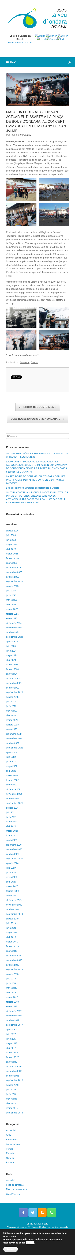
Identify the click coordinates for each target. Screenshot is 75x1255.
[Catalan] (40, 35)
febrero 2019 (12, 946)
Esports (10, 1153)
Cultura (34, 362)
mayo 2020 (11, 876)
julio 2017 (11, 1034)
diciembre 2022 (13, 733)
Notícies (10, 1157)
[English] (63, 35)
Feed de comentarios (16, 1189)
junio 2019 (11, 927)
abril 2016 (11, 1103)
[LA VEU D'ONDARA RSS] (42, 1212)
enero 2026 (11, 562)
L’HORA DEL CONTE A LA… (37, 407)
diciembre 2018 (13, 955)
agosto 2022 (12, 752)
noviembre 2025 (14, 572)
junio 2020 (11, 872)
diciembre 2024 (13, 623)
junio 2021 (11, 817)
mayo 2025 (11, 599)
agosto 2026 (12, 530)
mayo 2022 (11, 766)
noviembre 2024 (14, 627)
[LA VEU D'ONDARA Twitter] (32, 1212)
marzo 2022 (12, 775)
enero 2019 (11, 950)
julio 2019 (11, 923)
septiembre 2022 (14, 747)
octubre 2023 (12, 687)
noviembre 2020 (14, 849)
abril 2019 (11, 937)
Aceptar (10, 1249)
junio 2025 (11, 595)
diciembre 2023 (13, 678)
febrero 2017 (12, 1057)
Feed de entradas (15, 1184)
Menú (13, 62)
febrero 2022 (12, 780)
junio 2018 (11, 983)
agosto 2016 (12, 1084)
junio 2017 (11, 1038)
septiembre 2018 (14, 969)
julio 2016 (11, 1089)
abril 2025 (11, 604)
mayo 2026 (11, 544)
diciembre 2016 (13, 1066)
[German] (52, 39)
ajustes (30, 1242)
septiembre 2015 (14, 1112)
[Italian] (61, 39)
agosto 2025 (12, 586)
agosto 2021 (12, 807)
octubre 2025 (12, 576)
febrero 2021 (12, 835)
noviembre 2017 (14, 1015)
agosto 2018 (12, 974)
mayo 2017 (11, 1043)
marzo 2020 (12, 886)
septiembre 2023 (14, 692)
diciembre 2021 (13, 789)
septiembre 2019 (14, 913)
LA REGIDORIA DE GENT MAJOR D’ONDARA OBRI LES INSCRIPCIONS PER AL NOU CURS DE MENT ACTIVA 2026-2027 (35, 480)
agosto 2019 (12, 918)
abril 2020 (11, 881)
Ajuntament (12, 1139)
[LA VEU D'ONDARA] (37, 18)
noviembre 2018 (14, 960)
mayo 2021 (11, 821)
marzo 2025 (12, 609)
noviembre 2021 (14, 793)
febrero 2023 (12, 724)
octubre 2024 (12, 632)
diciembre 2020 (13, 844)
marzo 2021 (12, 830)
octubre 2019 (12, 909)
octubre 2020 (12, 853)
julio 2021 (11, 812)
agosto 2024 (12, 641)
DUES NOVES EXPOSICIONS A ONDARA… (37, 418)
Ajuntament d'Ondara (37, 1227)
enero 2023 (11, 729)
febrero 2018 (12, 1001)
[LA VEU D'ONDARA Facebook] (23, 1212)
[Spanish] (51, 35)
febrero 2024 (12, 669)
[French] (42, 39)
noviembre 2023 (14, 682)
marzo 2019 (12, 941)
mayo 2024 (11, 655)
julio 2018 (11, 978)
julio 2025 (11, 590)
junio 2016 (11, 1094)
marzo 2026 (12, 553)
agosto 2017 (12, 1029)
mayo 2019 (11, 932)
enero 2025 (11, 618)
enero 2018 (11, 1006)
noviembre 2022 (14, 738)
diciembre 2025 (13, 567)
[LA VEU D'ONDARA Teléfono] (51, 1212)
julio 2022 (11, 756)
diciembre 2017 (13, 1011)
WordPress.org (13, 1194)
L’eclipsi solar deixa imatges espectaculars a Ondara (32, 487)
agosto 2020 (12, 863)
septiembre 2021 (14, 803)
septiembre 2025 (14, 581)
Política (10, 1162)
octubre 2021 (12, 798)
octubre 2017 (12, 1020)
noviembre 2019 (14, 904)
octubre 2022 (12, 743)
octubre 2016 (12, 1075)
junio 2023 (11, 706)
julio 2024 (11, 646)
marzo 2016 (12, 1107)
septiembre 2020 (14, 858)
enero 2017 (11, 1061)
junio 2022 (11, 761)
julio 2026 (11, 535)
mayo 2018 (11, 987)
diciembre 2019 (13, 900)
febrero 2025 (12, 613)
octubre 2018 (12, 964)
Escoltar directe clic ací (20, 42)
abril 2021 (11, 826)
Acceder (10, 1180)
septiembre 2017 (14, 1024)
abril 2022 (11, 770)
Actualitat (24, 362)
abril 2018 (11, 992)
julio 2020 (11, 867)
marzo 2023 (12, 719)
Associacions (13, 1144)
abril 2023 (11, 715)
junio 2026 (11, 539)
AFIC (8, 1134)
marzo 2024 (12, 664)
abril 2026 (11, 549)
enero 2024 (11, 673)
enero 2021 (11, 840)
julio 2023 (11, 701)
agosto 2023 (12, 696)
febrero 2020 (12, 890)
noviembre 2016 (14, 1071)
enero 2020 (11, 895)
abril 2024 (11, 659)
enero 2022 (11, 784)
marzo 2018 (12, 997)
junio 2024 (11, 650)
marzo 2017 (12, 1052)
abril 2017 (11, 1047)
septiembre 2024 (14, 636)
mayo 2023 (11, 710)
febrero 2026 (12, 558)
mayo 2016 (11, 1098)
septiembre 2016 (14, 1080)
